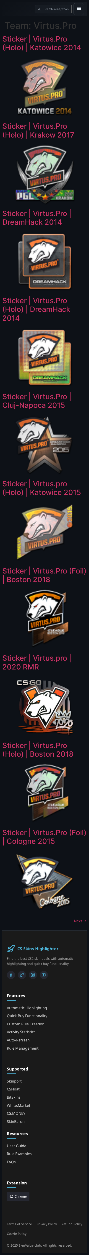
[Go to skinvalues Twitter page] (22, 975)
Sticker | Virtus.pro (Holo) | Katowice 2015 (41, 488)
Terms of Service (19, 1224)
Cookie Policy (16, 1233)
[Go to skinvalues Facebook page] (11, 975)
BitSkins (14, 1097)
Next (80, 921)
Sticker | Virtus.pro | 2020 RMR (36, 662)
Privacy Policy (47, 1224)
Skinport (14, 1081)
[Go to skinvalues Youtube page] (44, 975)
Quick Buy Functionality (27, 1015)
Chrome (21, 1196)
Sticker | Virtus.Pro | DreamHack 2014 (36, 217)
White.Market (18, 1105)
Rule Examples (19, 1153)
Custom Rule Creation (25, 1023)
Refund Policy (71, 1224)
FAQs (11, 1161)
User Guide (16, 1145)
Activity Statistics (21, 1031)
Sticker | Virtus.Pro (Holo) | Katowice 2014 (41, 43)
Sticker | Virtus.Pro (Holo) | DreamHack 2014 (36, 309)
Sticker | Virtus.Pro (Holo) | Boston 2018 (37, 749)
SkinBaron (16, 1121)
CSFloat (13, 1089)
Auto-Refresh (18, 1040)
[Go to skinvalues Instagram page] (33, 975)
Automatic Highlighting (27, 1007)
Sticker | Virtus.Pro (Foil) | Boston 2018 (44, 575)
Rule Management (23, 1048)
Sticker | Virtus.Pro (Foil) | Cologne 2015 (44, 837)
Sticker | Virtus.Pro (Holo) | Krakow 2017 (38, 130)
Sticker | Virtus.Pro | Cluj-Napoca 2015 (36, 401)
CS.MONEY (16, 1113)
